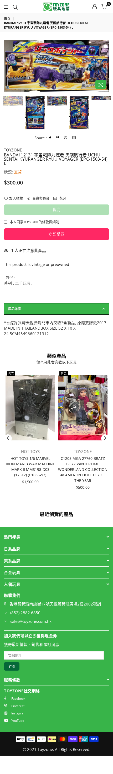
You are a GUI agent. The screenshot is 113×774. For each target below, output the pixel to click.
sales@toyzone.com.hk (31, 621)
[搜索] (15, 6)
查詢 (62, 198)
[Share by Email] (74, 138)
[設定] (94, 6)
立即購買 (56, 234)
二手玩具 (23, 283)
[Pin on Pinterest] (57, 138)
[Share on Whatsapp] (66, 138)
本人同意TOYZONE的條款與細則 (34, 221)
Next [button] (105, 66)
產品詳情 (14, 309)
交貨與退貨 (40, 198)
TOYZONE (13, 149)
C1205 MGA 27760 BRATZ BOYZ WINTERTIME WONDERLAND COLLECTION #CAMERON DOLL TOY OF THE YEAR (82, 469)
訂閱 (12, 666)
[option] (56, 66)
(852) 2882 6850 (25, 612)
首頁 (7, 19)
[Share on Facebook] (50, 138)
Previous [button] (8, 66)
